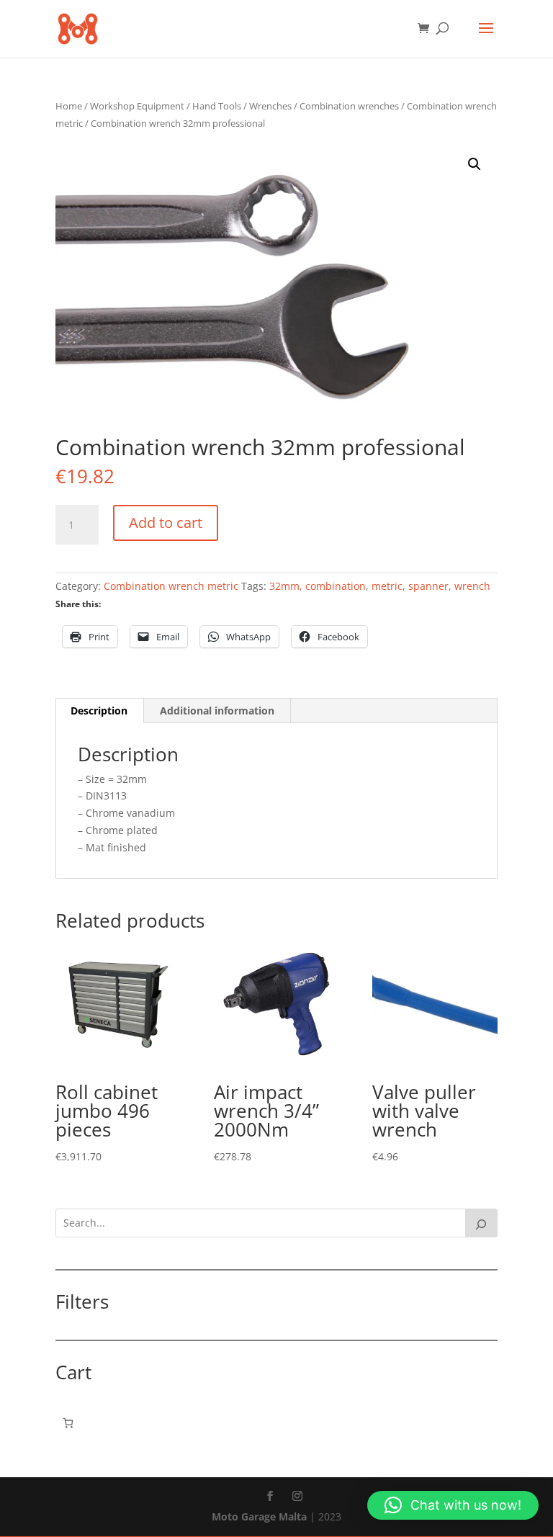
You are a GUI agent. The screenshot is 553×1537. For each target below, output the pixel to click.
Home (68, 105)
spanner (428, 586)
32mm (284, 586)
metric (387, 586)
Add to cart (165, 522)
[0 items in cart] (68, 1422)
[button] (474, 164)
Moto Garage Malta (259, 1516)
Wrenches (270, 105)
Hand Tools (216, 105)
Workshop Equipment (137, 105)
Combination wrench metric (171, 586)
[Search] (481, 1223)
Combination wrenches (349, 105)
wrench (472, 586)
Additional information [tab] (217, 710)
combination (335, 586)
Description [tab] (99, 710)
